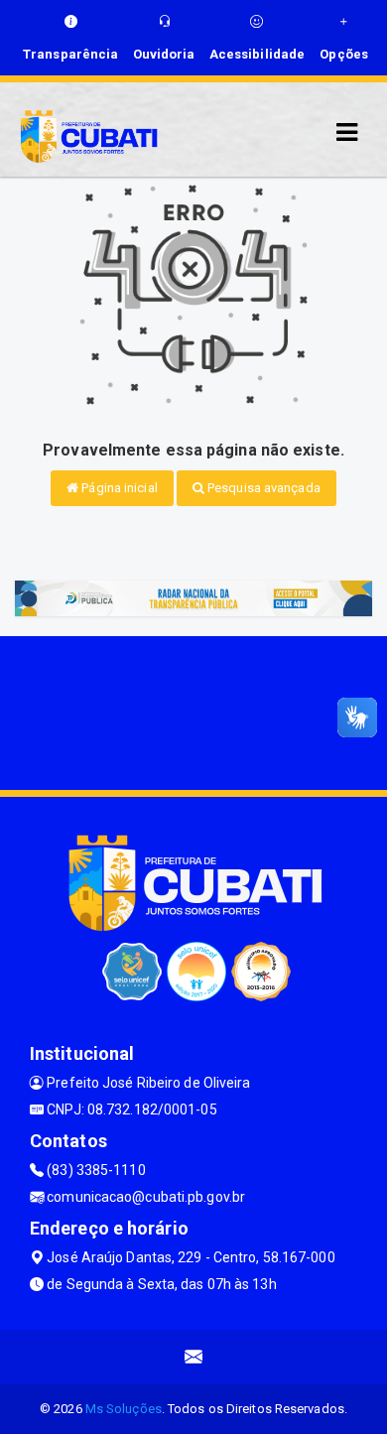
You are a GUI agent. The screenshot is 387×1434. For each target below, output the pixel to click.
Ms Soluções (123, 1408)
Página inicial (118, 487)
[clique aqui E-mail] (194, 1357)
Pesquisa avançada (262, 487)
